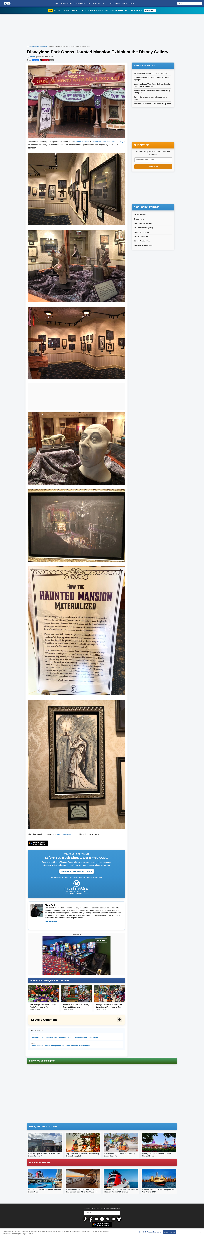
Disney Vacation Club (142, 241)
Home (29, 46)
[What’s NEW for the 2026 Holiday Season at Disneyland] (76, 993)
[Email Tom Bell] (47, 925)
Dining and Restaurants (143, 223)
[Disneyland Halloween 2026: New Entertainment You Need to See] (109, 993)
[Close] (200, 1232)
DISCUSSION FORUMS (146, 207)
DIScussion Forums (89, 1208)
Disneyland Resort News (40, 46)
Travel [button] (131, 3)
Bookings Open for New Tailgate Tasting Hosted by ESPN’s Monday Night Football (64, 1036)
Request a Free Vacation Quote (76, 871)
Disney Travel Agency (102, 1208)
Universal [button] (95, 3)
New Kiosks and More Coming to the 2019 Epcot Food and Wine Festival (60, 1045)
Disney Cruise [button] (79, 3)
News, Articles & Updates (43, 1126)
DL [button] (88, 3)
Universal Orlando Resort (143, 245)
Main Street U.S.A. (64, 834)
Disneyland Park (99, 142)
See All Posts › (51, 921)
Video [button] (110, 3)
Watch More (101, 940)
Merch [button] (124, 3)
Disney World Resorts (142, 232)
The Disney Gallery (115, 142)
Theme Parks (139, 219)
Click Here (149, 10)
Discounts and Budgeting (143, 228)
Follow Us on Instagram (42, 1060)
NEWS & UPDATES (144, 65)
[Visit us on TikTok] (85, 1219)
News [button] (57, 3)
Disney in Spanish (115, 1208)
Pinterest (45, 60)
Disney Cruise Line (141, 236)
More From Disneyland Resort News (49, 980)
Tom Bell (32, 57)
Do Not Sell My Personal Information (149, 1232)
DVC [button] (103, 3)
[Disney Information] (7, 3)
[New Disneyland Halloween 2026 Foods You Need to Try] (43, 993)
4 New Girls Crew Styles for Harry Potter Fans (151, 73)
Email (51, 60)
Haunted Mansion (81, 142)
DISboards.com (140, 215)
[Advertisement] (76, 396)
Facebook (35, 60)
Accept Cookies (169, 1232)
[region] (102, 1232)
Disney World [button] (66, 3)
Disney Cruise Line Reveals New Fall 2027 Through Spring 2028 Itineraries (98, 10)
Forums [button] (117, 3)
